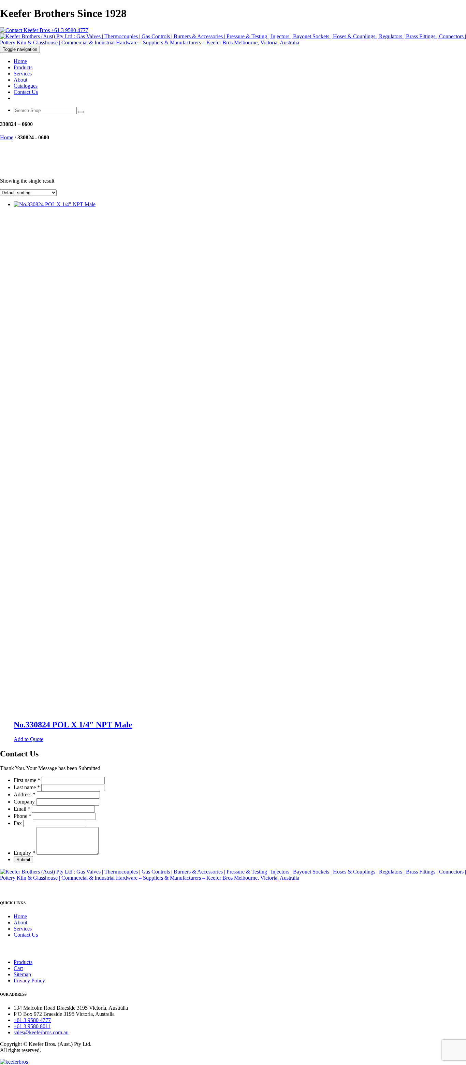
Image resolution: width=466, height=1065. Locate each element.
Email (22, 809)
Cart (18, 968)
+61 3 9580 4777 (69, 30)
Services (23, 73)
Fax (18, 823)
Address (24, 794)
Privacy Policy (29, 980)
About (20, 80)
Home (20, 61)
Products (23, 67)
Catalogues (26, 86)
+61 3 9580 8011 (32, 1026)
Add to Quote (28, 739)
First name (27, 780)
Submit (23, 859)
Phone (22, 816)
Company (25, 802)
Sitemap (22, 974)
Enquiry (24, 853)
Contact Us (26, 92)
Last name (27, 787)
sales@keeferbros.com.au (41, 1032)
